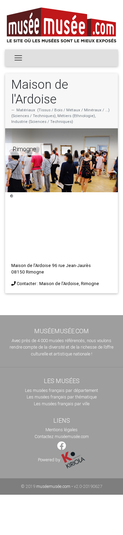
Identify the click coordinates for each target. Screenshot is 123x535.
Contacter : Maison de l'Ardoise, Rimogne (58, 283)
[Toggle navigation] (18, 58)
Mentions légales (61, 430)
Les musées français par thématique (62, 397)
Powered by (49, 460)
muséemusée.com (53, 486)
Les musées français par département (61, 390)
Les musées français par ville (62, 404)
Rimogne (24, 149)
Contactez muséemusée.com (62, 436)
